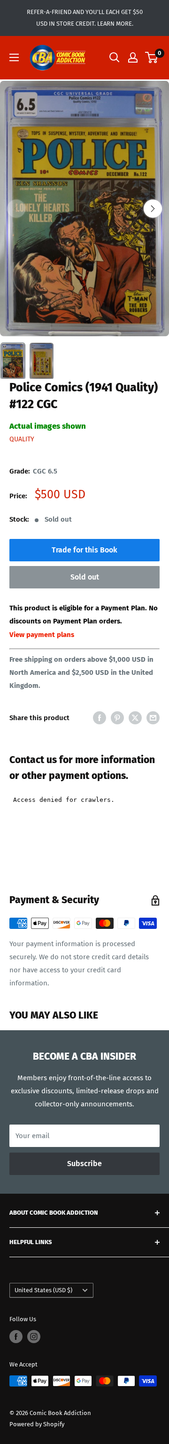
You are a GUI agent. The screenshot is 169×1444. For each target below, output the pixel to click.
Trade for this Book (84, 549)
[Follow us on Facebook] (16, 1336)
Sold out (84, 577)
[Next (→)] (153, 208)
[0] (152, 57)
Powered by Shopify (36, 1424)
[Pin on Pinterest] (117, 717)
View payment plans (41, 634)
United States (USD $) (43, 1290)
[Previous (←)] (16, 208)
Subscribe (84, 1163)
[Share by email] (153, 717)
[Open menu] (14, 57)
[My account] (133, 57)
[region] (84, 209)
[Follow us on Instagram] (33, 1336)
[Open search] (114, 57)
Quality (21, 439)
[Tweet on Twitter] (135, 717)
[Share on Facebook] (99, 717)
